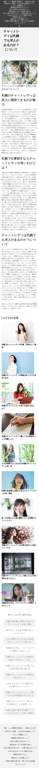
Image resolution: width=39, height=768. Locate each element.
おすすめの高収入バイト (26, 3)
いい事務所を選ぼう (15, 1)
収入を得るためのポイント (19, 9)
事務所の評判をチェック (19, 7)
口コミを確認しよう (19, 5)
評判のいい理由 (9, 3)
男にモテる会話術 (27, 21)
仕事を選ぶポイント (28, 13)
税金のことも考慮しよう (19, 19)
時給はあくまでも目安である (19, 11)
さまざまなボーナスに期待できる (19, 15)
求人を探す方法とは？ (11, 13)
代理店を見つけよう (19, 17)
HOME (5, 1)
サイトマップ (20, 23)
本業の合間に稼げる (12, 21)
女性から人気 (30, 1)
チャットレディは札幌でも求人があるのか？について (11, 40)
